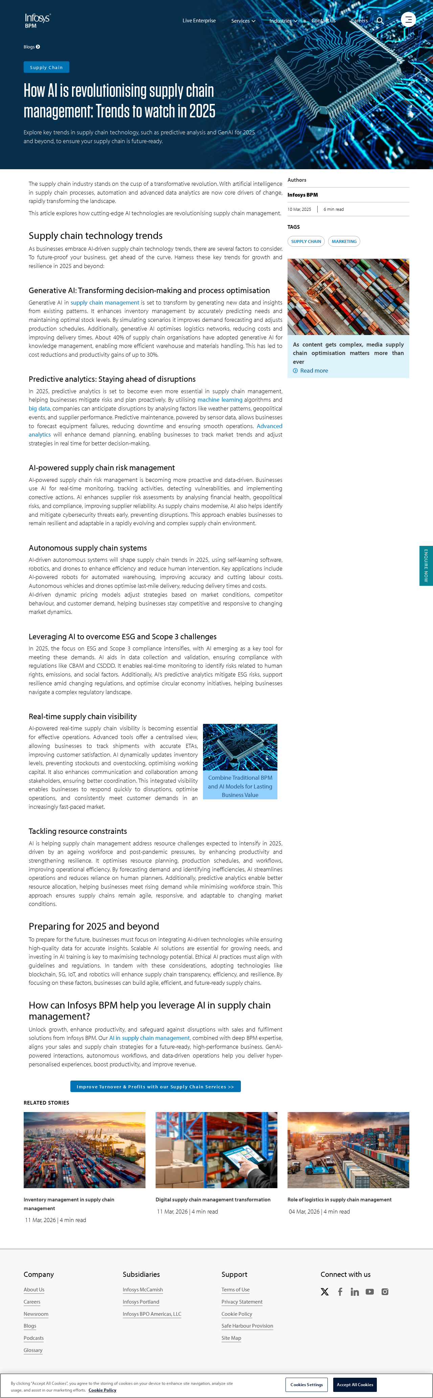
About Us (34, 1289)
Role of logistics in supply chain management (340, 1199)
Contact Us (324, 20)
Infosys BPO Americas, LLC (152, 1313)
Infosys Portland (141, 1301)
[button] (380, 21)
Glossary (33, 1350)
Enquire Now (426, 565)
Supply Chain (46, 67)
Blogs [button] (30, 47)
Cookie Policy (237, 1313)
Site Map (231, 1337)
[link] (325, 1291)
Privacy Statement (242, 1301)
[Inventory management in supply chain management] (84, 1149)
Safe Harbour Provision (247, 1325)
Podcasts (34, 1337)
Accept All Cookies (355, 1384)
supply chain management (105, 302)
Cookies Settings (307, 1384)
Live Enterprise (199, 20)
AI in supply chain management (149, 1038)
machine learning (220, 399)
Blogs (30, 1325)
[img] (38, 20)
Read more (314, 370)
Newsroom (36, 1313)
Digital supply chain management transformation (213, 1199)
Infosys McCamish (143, 1289)
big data (39, 408)
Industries (281, 20)
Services (240, 20)
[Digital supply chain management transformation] (216, 1149)
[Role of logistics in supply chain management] (348, 1149)
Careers (359, 20)
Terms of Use (236, 1289)
